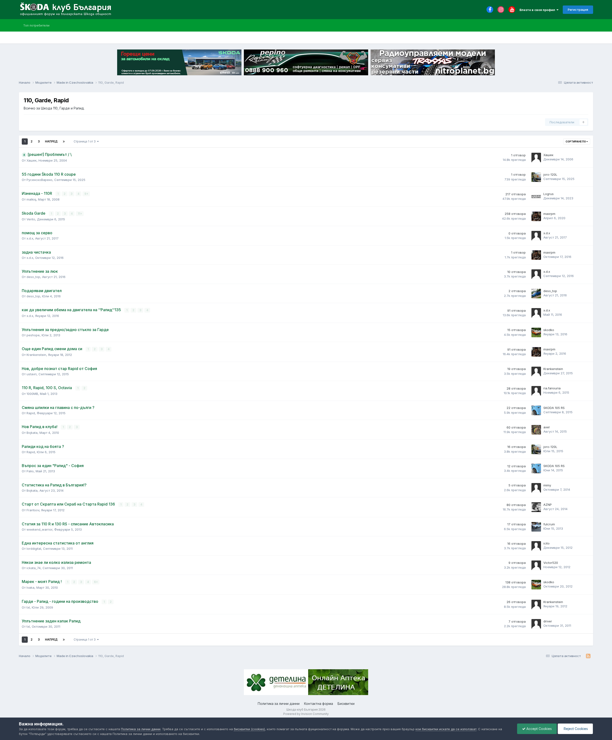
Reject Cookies (575, 729)
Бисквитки (346, 704)
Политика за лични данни (279, 704)
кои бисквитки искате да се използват (445, 729)
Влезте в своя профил (538, 10)
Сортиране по (576, 141)
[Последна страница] (63, 141)
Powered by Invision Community (306, 714)
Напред (51, 141)
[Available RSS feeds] (588, 656)
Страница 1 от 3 (85, 141)
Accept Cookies (538, 729)
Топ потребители (36, 25)
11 (79, 213)
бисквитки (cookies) (249, 729)
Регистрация (578, 9)
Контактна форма (318, 704)
